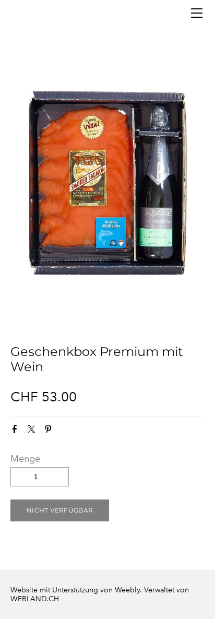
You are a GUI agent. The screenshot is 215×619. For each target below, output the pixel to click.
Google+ (66, 431)
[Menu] (197, 13)
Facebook (16, 431)
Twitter (33, 431)
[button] (59, 510)
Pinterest (50, 431)
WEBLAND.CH (34, 598)
